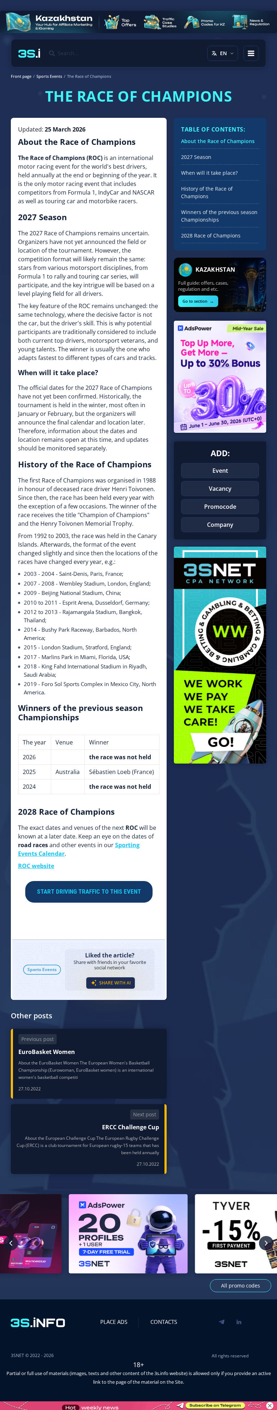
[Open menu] (251, 53)
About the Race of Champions (218, 141)
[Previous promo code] (11, 1243)
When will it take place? (209, 172)
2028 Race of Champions (211, 235)
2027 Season (196, 157)
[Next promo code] (266, 1243)
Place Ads (113, 1321)
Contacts (163, 1321)
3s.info (161, 1373)
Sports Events (42, 969)
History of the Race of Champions (207, 192)
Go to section (198, 301)
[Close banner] (269, 1405)
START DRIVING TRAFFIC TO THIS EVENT (89, 891)
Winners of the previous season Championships (219, 216)
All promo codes (240, 1285)
